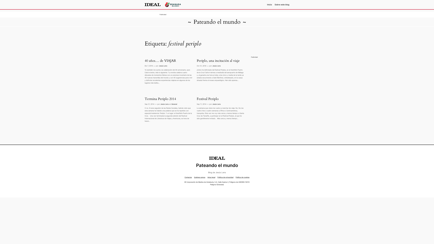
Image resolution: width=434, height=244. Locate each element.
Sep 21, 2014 (149, 104)
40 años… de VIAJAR (160, 61)
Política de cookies (242, 177)
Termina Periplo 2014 (160, 99)
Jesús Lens (163, 66)
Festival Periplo (208, 99)
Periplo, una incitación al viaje (218, 61)
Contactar (188, 177)
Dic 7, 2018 (149, 66)
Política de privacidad (225, 177)
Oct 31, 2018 (201, 66)
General (174, 104)
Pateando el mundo (217, 22)
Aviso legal (211, 177)
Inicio (269, 5)
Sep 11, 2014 (201, 104)
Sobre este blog (282, 5)
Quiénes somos (199, 177)
